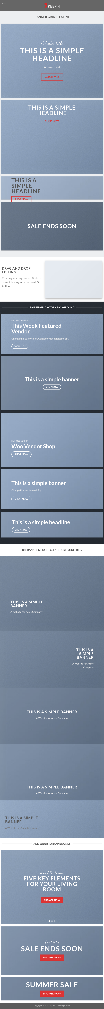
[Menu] (4, 5)
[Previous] (6, 887)
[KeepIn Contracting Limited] (52, 5)
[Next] (97, 887)
